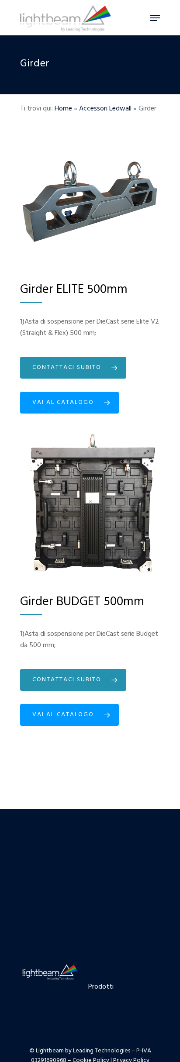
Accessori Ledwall (105, 108)
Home (63, 108)
